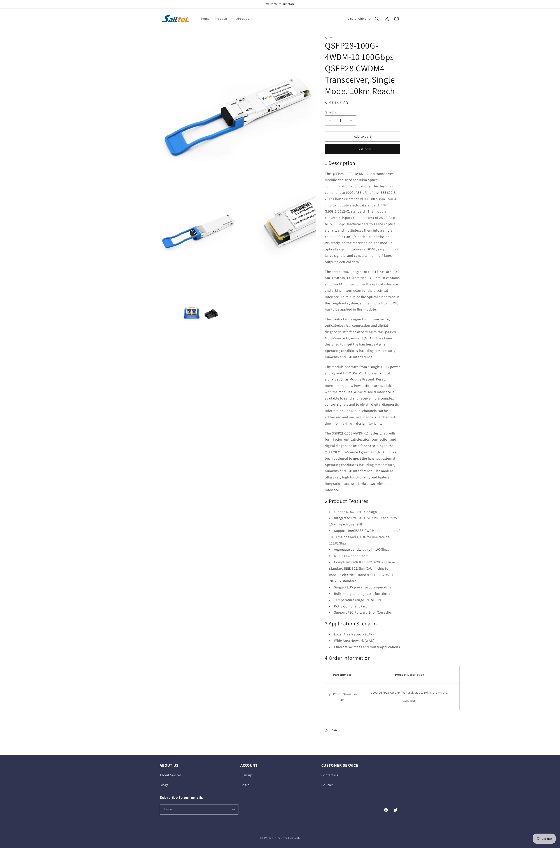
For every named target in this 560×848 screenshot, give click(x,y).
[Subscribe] (233, 809)
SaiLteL (273, 837)
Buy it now (362, 149)
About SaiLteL (171, 775)
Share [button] (334, 730)
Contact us (329, 775)
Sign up (246, 775)
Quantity (330, 112)
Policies (327, 785)
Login (244, 785)
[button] (223, 18)
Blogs (164, 785)
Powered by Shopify (289, 837)
